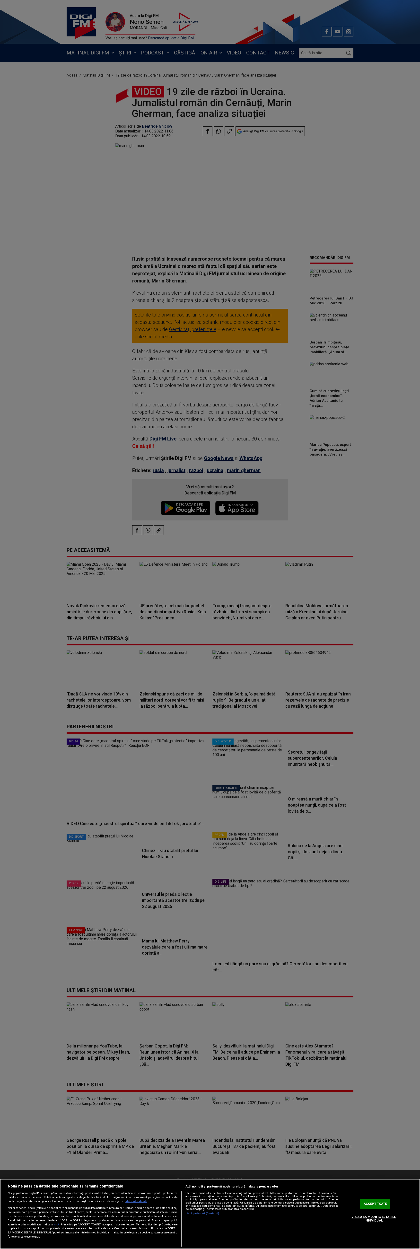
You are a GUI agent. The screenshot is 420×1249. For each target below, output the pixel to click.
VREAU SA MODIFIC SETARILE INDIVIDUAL (373, 1219)
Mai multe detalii (136, 1201)
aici (56, 1224)
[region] (210, 1214)
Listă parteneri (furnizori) (202, 1213)
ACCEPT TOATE (375, 1203)
